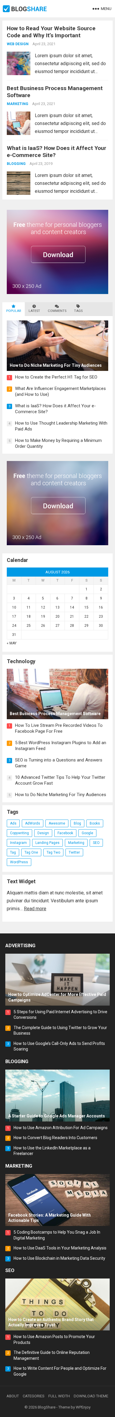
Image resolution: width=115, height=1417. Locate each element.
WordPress (19, 862)
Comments (57, 311)
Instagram (18, 843)
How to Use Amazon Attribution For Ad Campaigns (61, 1127)
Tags (78, 311)
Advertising (20, 945)
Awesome (57, 823)
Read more (35, 908)
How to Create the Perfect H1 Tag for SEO (56, 377)
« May (12, 643)
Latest (34, 311)
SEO (96, 843)
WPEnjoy (83, 1407)
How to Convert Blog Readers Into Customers (55, 1137)
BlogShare (46, 1407)
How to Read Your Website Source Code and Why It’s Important (51, 32)
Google (87, 833)
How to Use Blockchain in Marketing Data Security (59, 1258)
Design (43, 833)
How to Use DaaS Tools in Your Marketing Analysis (60, 1248)
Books (95, 823)
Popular (13, 311)
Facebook (65, 833)
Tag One (31, 852)
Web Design (18, 44)
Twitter (74, 852)
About (12, 1396)
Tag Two (53, 852)
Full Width (59, 1396)
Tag (13, 852)
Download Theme (91, 1396)
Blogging (16, 164)
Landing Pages (47, 843)
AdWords (32, 823)
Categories (34, 1396)
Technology (21, 661)
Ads (13, 823)
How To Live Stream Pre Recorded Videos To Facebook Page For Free (59, 728)
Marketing (17, 104)
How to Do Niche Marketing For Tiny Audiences (60, 794)
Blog (77, 823)
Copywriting (19, 833)
